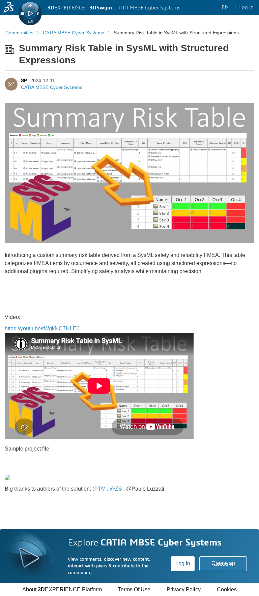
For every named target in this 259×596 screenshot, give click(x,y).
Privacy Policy (184, 589)
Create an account (223, 563)
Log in (182, 563)
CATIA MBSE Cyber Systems (51, 87)
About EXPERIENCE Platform (62, 589)
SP (24, 80)
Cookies (227, 589)
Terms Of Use (134, 589)
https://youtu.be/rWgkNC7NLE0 (42, 328)
